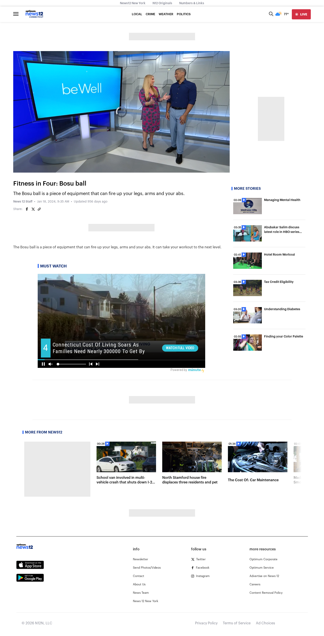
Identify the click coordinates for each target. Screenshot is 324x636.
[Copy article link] (39, 209)
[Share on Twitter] (33, 209)
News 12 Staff (22, 201)
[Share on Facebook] (27, 209)
